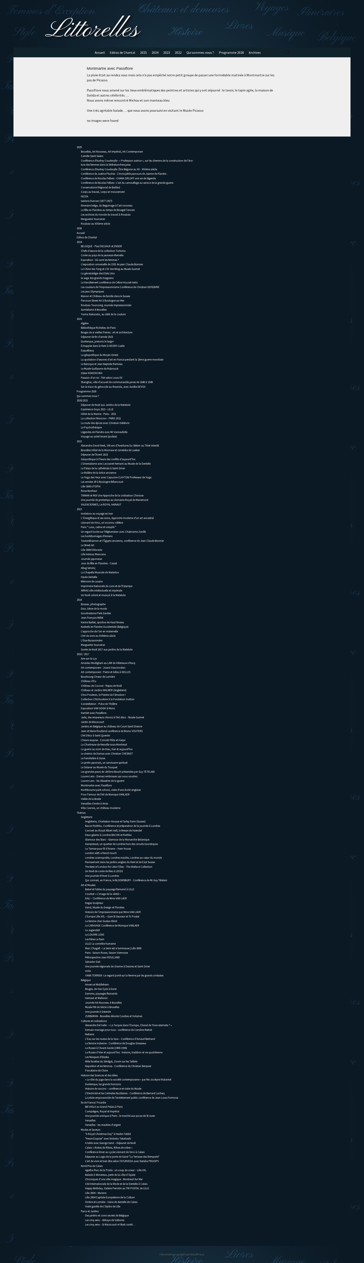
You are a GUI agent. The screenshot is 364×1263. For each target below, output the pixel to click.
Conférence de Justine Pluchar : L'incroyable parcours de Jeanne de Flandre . (124, 174)
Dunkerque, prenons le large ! (97, 341)
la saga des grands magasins (97, 278)
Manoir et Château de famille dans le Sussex (105, 296)
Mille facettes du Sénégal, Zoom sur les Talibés (111, 1061)
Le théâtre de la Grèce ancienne (98, 473)
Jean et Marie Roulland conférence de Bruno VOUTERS (112, 731)
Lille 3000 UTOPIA (90, 486)
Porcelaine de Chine (96, 1070)
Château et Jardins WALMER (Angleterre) (103, 690)
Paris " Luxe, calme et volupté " (98, 527)
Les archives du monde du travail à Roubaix (106, 214)
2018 (79, 600)
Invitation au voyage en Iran (97, 513)
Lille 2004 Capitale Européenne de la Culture (110, 1197)
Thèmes (81, 813)
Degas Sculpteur (94, 903)
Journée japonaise (91, 559)
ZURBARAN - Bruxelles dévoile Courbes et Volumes (113, 1016)
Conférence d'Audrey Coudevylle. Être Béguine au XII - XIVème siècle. (119, 169)
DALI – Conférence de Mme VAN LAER (106, 898)
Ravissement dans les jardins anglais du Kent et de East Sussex (120, 862)
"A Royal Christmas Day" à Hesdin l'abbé (108, 1134)
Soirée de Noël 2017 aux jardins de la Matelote (106, 649)
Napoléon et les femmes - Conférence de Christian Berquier (118, 1066)
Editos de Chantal (122, 52)
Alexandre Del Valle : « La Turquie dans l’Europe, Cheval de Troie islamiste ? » (128, 1025)
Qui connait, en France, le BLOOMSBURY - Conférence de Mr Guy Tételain (126, 880)
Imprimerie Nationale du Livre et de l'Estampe (106, 586)
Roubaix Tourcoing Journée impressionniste (106, 305)
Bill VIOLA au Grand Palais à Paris (104, 1107)
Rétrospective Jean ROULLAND (102, 957)
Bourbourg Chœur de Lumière (98, 676)
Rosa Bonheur (89, 491)
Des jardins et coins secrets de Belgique (107, 1215)
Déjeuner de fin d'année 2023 (97, 337)
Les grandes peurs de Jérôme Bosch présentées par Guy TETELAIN (118, 772)
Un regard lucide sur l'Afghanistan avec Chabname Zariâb (113, 532)
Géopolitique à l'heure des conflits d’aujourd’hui (108, 459)
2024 (155, 52)
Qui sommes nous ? (200, 52)
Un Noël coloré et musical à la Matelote (103, 595)
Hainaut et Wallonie (96, 998)
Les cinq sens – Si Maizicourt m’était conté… (110, 1224)
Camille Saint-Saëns (92, 156)
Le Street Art (87, 545)
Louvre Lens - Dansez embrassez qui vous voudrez (109, 776)
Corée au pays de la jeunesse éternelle (102, 255)
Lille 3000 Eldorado (91, 550)
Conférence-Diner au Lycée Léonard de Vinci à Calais (115, 1152)
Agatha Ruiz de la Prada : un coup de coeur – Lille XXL (115, 1170)
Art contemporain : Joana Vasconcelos (103, 667)
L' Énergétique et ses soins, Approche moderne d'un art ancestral (117, 518)
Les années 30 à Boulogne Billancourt (102, 482)
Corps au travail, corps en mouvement (103, 192)
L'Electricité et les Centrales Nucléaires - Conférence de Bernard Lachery (125, 1093)
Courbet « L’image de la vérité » (103, 894)
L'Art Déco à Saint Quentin (95, 735)
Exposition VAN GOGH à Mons (98, 708)
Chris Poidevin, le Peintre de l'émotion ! (103, 695)
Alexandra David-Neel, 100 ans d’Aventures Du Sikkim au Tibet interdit (120, 445)
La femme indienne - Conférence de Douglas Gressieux (115, 1043)
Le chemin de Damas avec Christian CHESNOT (107, 753)
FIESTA (84, 196)
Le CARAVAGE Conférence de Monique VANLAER (112, 925)
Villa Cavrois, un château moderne (100, 808)
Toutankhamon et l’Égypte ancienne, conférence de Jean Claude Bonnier (122, 541)
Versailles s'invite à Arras (94, 803)
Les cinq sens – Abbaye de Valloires (104, 1220)
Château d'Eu (88, 681)
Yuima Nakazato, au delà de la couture (103, 314)
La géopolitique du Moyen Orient (99, 355)
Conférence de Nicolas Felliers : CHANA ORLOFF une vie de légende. (118, 178)
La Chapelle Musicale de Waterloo (100, 572)
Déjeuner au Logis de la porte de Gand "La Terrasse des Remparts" (122, 1156)
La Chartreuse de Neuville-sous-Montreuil (104, 744)
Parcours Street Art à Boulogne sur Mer (102, 300)
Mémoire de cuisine (92, 581)
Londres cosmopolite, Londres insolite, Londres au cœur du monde (123, 857)
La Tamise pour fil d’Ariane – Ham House (108, 848)
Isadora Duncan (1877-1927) (96, 201)
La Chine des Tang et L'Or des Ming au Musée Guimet (110, 269)
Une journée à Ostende (98, 1012)
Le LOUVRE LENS (94, 934)
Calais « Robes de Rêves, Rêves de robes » (108, 1147)
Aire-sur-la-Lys (89, 658)
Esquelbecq (87, 350)
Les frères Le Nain (94, 939)
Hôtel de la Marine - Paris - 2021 (98, 414)
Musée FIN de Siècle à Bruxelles (102, 1007)
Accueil (100, 52)
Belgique (86, 980)
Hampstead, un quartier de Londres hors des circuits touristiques (121, 844)
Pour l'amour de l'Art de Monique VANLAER (105, 794)
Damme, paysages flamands (101, 993)
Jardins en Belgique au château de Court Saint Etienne (111, 726)
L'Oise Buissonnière (91, 640)
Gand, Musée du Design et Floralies (104, 907)
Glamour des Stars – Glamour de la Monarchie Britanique (117, 839)
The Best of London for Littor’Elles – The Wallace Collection (118, 867)
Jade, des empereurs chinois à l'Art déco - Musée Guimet (112, 717)
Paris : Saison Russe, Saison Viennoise (106, 953)
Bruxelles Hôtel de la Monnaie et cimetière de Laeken (110, 450)
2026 (79, 228)
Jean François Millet (92, 617)
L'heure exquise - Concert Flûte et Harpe (103, 740)
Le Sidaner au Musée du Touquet (99, 767)
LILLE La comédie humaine (100, 943)
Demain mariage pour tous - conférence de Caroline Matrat (118, 1030)
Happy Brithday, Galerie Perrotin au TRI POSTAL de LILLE (117, 1188)
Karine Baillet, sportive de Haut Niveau (102, 622)
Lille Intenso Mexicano (93, 554)
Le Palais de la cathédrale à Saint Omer (103, 468)
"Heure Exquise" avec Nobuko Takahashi (108, 1138)
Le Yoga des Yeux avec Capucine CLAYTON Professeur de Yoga (116, 477)
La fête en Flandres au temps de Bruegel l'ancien (108, 210)
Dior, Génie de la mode (94, 608)
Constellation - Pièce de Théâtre (99, 704)
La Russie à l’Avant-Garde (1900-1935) (106, 1048)
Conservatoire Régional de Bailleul (100, 187)
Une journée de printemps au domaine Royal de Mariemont (114, 500)
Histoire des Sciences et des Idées (99, 1075)
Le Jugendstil (92, 930)
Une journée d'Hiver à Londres (102, 876)
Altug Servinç (88, 568)
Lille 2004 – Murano (96, 1193)
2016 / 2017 (83, 654)
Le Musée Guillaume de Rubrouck (99, 368)
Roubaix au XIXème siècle (95, 223)
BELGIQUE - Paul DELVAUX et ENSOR (101, 246)
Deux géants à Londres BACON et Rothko (108, 835)
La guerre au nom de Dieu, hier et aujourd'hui (106, 749)
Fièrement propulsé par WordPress (182, 1254)
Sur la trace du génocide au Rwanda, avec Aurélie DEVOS (113, 387)
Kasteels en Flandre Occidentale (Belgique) (104, 627)
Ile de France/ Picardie (93, 1102)
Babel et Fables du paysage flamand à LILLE (109, 889)
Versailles (90, 1120)
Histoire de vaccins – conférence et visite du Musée (113, 1088)
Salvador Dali (92, 962)
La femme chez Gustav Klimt (101, 921)
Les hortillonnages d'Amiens (96, 536)
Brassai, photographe (93, 604)
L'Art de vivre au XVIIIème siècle (98, 636)
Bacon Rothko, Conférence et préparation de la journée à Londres (122, 826)
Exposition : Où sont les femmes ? (100, 260)
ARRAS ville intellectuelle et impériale (101, 590)
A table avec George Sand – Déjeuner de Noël (110, 1143)
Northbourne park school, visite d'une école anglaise (111, 790)
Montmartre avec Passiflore (96, 785)
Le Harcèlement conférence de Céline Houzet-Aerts (109, 282)
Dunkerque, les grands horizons (103, 1084)
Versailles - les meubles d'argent (103, 1125)
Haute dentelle (89, 577)
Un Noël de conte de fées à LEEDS (104, 871)
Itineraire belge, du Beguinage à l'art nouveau (106, 205)
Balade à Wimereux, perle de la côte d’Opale (110, 1175)
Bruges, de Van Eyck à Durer (101, 989)
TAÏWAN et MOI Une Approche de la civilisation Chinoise (112, 495)
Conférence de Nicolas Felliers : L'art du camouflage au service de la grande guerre (127, 183)
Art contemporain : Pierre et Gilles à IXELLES (105, 672)
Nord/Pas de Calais (92, 1166)
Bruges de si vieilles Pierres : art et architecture (106, 332)
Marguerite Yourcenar (93, 219)
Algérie (84, 323)
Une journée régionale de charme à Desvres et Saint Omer (117, 966)
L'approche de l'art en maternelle (99, 631)
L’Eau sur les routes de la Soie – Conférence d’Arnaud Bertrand (120, 1039)
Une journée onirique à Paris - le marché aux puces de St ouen (120, 1116)
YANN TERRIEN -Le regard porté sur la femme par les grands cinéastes (124, 975)
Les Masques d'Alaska (97, 1057)
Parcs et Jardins (90, 1211)
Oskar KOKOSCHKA (91, 373)
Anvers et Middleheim (97, 984)
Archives (255, 52)
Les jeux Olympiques (92, 291)
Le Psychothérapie (91, 427)
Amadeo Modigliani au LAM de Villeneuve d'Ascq (108, 663)
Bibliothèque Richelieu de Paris (98, 328)
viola (88, 971)
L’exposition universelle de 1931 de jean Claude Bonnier (112, 264)
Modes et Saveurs (90, 1130)
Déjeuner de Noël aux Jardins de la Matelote (105, 405)
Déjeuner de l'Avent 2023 (94, 454)
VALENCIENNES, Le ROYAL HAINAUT (101, 504)
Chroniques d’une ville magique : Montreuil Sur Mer (114, 1179)
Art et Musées (88, 885)
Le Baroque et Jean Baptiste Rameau (102, 364)
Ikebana (89, 1034)
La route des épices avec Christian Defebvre (105, 423)
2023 (166, 52)
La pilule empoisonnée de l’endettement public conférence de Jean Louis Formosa (131, 1097)
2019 (79, 509)
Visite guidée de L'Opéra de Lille (102, 1206)
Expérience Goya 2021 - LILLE (97, 409)
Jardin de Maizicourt (92, 722)
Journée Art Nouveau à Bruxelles (103, 1002)
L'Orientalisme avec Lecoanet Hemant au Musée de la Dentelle (116, 463)
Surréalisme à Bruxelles (94, 309)
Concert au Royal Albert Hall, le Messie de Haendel (113, 830)
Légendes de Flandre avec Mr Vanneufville (104, 432)
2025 (143, 52)
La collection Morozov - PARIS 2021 (101, 418)
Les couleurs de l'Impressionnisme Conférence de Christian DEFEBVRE (120, 287)
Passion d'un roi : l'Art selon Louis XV (101, 377)
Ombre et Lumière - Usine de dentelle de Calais (111, 1202)
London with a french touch (101, 853)
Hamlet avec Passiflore (93, 713)
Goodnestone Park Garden (96, 613)
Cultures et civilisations (94, 1021)
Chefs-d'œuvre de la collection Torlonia (103, 251)
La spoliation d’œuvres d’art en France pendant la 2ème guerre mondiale (122, 359)
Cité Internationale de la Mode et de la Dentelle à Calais (116, 1184)
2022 (178, 52)
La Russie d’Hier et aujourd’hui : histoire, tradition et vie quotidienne (123, 1052)
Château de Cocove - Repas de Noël (101, 686)
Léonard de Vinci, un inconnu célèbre (102, 522)
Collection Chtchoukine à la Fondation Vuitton (107, 699)
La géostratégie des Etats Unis (98, 273)
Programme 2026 (231, 52)
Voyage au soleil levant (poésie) (99, 436)
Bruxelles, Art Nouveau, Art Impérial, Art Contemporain (112, 151)
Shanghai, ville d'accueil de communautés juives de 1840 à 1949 (117, 382)
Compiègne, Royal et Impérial (102, 1111)
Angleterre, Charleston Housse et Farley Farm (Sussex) (115, 821)
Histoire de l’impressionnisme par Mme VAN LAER (113, 912)
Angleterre (86, 817)
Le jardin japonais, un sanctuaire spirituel (104, 762)
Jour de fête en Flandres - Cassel (99, 563)
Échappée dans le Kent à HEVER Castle (102, 346)
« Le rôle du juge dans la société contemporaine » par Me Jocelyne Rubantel (128, 1079)
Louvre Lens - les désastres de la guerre (102, 781)
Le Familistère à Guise (93, 758)
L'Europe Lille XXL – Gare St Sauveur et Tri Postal (112, 916)
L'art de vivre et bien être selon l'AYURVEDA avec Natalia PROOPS (122, 1161)
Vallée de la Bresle (91, 799)
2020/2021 (82, 400)
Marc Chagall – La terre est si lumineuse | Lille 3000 (113, 948)
